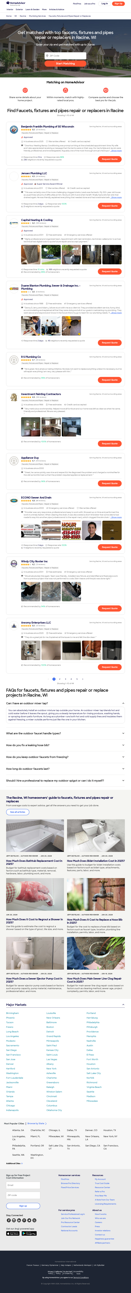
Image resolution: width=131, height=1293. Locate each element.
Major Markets (16, 1005)
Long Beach (12, 1031)
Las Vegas (51, 1059)
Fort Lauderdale (14, 1078)
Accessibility (78, 1273)
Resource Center (102, 1187)
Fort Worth (92, 1059)
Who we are (100, 1218)
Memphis (91, 1036)
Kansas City (52, 1050)
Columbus (51, 1105)
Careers (98, 1222)
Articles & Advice (56, 9)
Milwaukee (92, 1101)
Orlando (10, 1091)
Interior (10, 9)
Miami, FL (35, 1136)
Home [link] (9, 16)
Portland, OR (37, 1145)
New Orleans (53, 1017)
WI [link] (15, 16)
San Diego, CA (92, 1145)
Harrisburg (92, 1017)
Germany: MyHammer (49, 1265)
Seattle (90, 1091)
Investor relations (102, 1230)
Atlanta (10, 1101)
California (58, 1272)
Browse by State (36, 1123)
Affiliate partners (102, 1243)
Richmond (92, 1082)
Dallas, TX (72, 1130)
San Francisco (13, 1054)
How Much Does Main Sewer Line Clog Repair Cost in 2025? (94, 980)
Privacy (50, 1272)
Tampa (9, 1096)
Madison (91, 1096)
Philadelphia (93, 1022)
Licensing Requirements (105, 1204)
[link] (65, 129)
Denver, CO (91, 1130)
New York (51, 1068)
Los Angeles (12, 1036)
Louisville (51, 1013)
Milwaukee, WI (56, 1136)
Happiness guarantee (104, 1239)
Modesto (10, 1041)
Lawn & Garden (33, 9)
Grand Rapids (53, 1036)
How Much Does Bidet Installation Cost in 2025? (96, 860)
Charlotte (51, 1078)
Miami (9, 1087)
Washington (12, 1073)
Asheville (51, 1073)
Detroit (50, 1031)
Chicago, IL (54, 1130)
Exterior (19, 9)
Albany (50, 1064)
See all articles (17, 812)
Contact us (100, 1235)
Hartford (10, 1068)
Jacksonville (12, 1082)
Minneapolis (52, 1041)
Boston (50, 1027)
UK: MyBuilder (99, 1265)
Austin (90, 1045)
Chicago (10, 1105)
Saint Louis (52, 1054)
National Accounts (69, 1230)
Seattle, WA (18, 1155)
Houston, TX (109, 1130)
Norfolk (90, 1078)
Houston (91, 1064)
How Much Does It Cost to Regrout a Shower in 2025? (34, 921)
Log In (105, 3)
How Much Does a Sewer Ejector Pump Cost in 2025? (34, 980)
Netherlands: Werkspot (82, 1265)
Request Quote (110, 159)
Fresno (9, 1027)
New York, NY (110, 1136)
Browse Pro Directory (70, 1183)
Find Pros (65, 1179)
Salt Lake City (94, 1073)
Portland (91, 1013)
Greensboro (52, 1082)
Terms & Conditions (81, 1278)
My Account (100, 1179)
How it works (100, 1214)
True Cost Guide (102, 1183)
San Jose (10, 1059)
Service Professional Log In (73, 1214)
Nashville (91, 1041)
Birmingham (12, 1013)
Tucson (9, 1022)
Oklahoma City (54, 1110)
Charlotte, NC (38, 1130)
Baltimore (51, 1022)
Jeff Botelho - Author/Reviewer (22, 856)
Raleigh (50, 1087)
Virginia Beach (94, 1087)
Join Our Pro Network (70, 1218)
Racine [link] (23, 16)
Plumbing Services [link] (37, 16)
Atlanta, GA (18, 1130)
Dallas (90, 1050)
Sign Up (118, 3)
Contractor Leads (69, 1226)
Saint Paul (51, 1045)
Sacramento (12, 1045)
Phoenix (10, 1017)
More (44, 9)
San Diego (11, 1050)
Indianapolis (12, 1110)
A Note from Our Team (105, 1200)
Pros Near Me (101, 1196)
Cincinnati (51, 1096)
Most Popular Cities (14, 1123)
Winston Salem (54, 1091)
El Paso (90, 1054)
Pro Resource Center (70, 1222)
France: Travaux (33, 1265)
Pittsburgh (92, 1027)
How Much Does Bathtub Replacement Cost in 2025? (34, 862)
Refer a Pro (100, 1191)
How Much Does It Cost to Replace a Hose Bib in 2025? (94, 921)
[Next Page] (82, 679)
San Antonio (93, 1068)
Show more (117, 151)
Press (97, 1226)
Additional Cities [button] (13, 1163)
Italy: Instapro (66, 1265)
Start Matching (65, 63)
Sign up (23, 1206)
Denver (10, 1064)
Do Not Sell (67, 1272)
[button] (30, 254)
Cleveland (51, 1101)
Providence (93, 1031)
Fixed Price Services (70, 1187)
